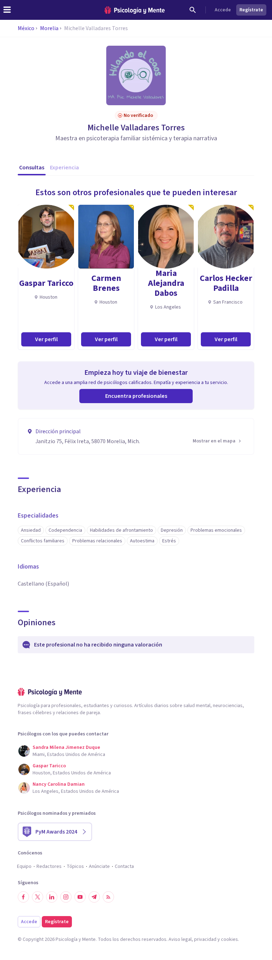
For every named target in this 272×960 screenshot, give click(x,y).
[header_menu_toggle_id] (7, 10)
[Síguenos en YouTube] (80, 897)
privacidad (205, 939)
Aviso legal (180, 939)
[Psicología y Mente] (134, 10)
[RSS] (108, 897)
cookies (229, 939)
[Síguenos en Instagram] (66, 897)
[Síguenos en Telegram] (94, 897)
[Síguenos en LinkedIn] (51, 897)
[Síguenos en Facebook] (23, 897)
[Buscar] (193, 10)
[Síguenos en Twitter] (37, 897)
